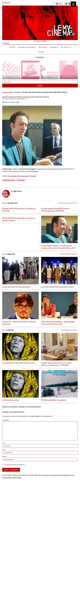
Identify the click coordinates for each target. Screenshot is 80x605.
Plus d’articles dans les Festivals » (69, 330)
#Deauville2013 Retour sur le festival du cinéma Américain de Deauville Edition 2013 (58, 246)
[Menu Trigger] (73, 4)
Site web (4, 456)
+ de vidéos (53, 47)
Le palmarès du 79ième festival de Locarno (18, 363)
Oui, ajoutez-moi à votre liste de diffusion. (14, 464)
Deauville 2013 (15, 176)
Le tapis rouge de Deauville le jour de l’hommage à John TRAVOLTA (55, 209)
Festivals (18, 92)
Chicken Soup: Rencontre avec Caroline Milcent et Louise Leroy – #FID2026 (56, 364)
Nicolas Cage (20, 180)
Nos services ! (65, 47)
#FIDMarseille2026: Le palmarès (53, 400)
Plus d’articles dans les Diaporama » (69, 254)
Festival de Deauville (8, 180)
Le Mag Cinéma (7, 92)
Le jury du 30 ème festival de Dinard (16, 287)
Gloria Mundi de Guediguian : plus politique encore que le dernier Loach (58, 322)
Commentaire (5, 420)
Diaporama (24, 176)
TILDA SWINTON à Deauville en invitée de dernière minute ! (18, 219)
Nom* (3, 443)
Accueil (11, 47)
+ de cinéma (42, 47)
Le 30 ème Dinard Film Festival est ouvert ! (57, 287)
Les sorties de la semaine (26, 47)
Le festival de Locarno (10, 400)
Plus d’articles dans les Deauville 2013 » (68, 203)
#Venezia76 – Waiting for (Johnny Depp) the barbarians (19, 322)
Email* (3, 449)
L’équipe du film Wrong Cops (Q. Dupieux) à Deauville (19, 209)
